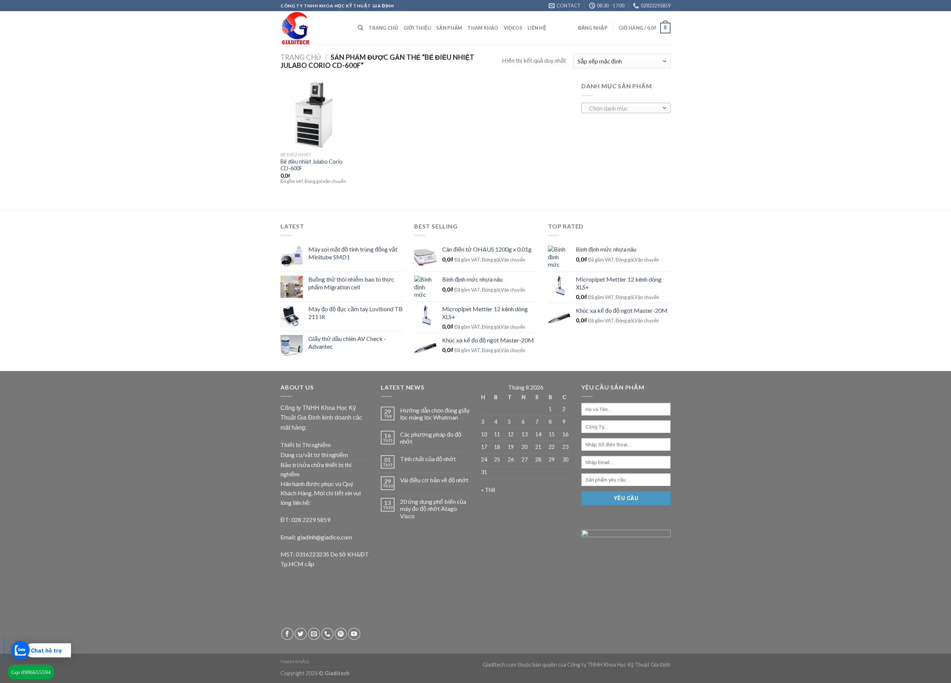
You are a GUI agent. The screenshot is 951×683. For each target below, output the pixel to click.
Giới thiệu (417, 28)
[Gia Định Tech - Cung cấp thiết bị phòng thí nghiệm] (313, 28)
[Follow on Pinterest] (341, 634)
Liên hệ (537, 28)
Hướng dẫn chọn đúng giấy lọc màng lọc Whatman (435, 414)
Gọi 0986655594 (31, 672)
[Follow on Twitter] (301, 634)
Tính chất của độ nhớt (428, 458)
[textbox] (624, 108)
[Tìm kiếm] (360, 28)
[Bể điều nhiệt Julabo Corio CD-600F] (313, 114)
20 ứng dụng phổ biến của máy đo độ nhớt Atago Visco (433, 508)
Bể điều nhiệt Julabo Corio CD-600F (311, 165)
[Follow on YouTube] (354, 634)
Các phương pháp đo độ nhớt (430, 438)
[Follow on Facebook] (287, 634)
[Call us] (327, 634)
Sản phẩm (449, 28)
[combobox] (626, 108)
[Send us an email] (314, 634)
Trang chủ (383, 28)
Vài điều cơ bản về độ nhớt (434, 479)
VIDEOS (513, 28)
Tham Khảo (482, 28)
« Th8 (488, 489)
